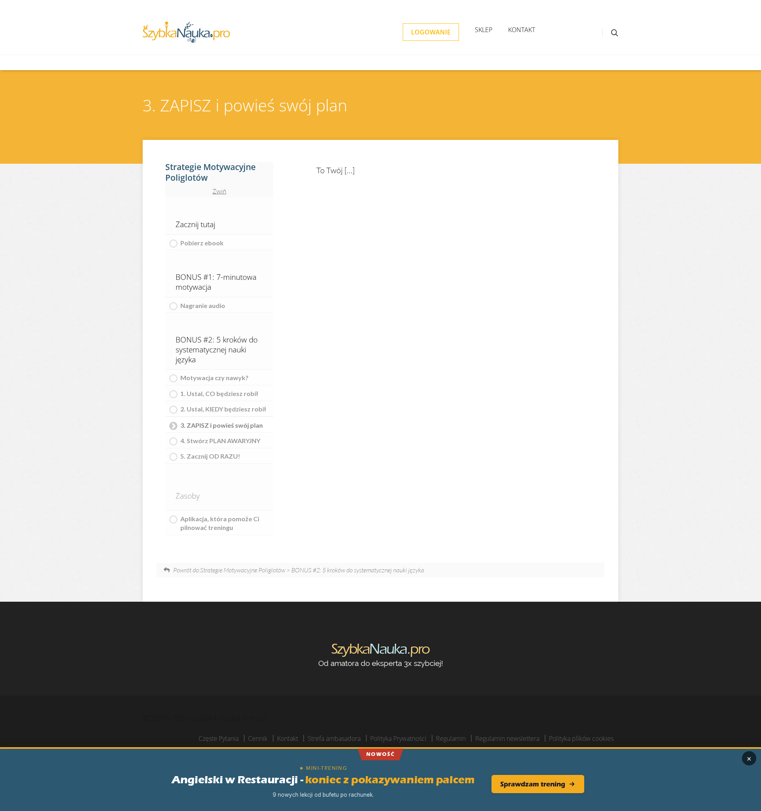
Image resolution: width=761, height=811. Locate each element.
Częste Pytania (219, 738)
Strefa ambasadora (334, 738)
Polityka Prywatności (398, 738)
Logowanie (431, 32)
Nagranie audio (202, 305)
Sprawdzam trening (532, 784)
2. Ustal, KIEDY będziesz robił (223, 409)
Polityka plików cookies (581, 738)
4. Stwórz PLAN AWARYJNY (220, 440)
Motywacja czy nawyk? (214, 377)
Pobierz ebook (202, 243)
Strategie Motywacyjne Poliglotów (210, 172)
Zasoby (188, 495)
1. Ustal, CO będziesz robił (219, 393)
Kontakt (521, 29)
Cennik (258, 738)
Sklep (483, 29)
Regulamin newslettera (507, 738)
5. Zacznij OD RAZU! (210, 456)
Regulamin (451, 738)
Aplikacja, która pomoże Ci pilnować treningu (219, 523)
